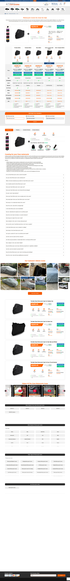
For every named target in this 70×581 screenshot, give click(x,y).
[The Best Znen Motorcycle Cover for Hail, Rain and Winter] (17, 349)
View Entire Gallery (35, 293)
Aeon (58, 431)
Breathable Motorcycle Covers (42, 472)
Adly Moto (42, 431)
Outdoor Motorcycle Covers (43, 461)
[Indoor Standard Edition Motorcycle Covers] (60, 53)
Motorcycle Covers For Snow (27, 472)
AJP (27, 435)
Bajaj (58, 446)
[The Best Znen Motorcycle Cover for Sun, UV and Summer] (17, 370)
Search (35, 121)
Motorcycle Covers (12, 13)
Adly (27, 431)
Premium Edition (17, 47)
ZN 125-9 (58, 408)
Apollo (58, 439)
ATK (12, 446)
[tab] (9, 130)
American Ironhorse (12, 439)
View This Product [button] (61, 25)
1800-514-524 (54, 3)
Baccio (42, 446)
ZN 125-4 (27, 408)
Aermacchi (12, 435)
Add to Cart (61, 27)
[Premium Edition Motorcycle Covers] (17, 53)
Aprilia (12, 442)
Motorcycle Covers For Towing (27, 468)
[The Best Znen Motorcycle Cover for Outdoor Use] (17, 308)
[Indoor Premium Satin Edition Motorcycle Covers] (49, 53)
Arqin (43, 442)
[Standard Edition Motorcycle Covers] (28, 53)
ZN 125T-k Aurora (12, 412)
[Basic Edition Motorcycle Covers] (38, 53)
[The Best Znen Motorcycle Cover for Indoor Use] (17, 329)
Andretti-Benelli (27, 439)
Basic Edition (38, 47)
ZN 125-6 (42, 408)
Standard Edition (28, 47)
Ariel (27, 442)
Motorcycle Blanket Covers (12, 461)
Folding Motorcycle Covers (27, 461)
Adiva (12, 431)
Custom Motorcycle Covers (12, 468)
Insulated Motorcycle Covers (58, 468)
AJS (42, 435)
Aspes (58, 442)
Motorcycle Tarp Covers (58, 472)
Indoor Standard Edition (59, 47)
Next (28, 34)
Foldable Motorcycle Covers (43, 468)
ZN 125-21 (12, 408)
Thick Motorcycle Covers (58, 461)
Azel (27, 446)
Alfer (58, 435)
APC (42, 439)
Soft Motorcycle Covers (12, 472)
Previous (5, 391)
